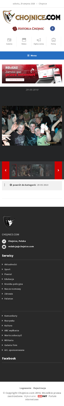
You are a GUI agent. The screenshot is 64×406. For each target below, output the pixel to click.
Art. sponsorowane (14, 350)
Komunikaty (10, 315)
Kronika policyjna (13, 283)
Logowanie (25, 388)
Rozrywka (9, 320)
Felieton (8, 298)
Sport (7, 269)
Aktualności (10, 264)
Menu (34, 55)
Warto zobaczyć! (13, 335)
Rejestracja (39, 388)
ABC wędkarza (11, 330)
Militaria (8, 340)
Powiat (8, 274)
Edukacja (9, 279)
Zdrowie (8, 293)
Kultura (8, 325)
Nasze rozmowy (12, 288)
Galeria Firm (10, 345)
